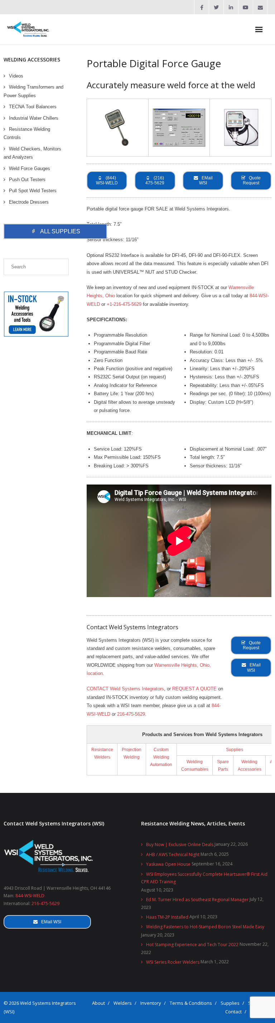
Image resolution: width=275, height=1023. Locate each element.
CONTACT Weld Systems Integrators (125, 688)
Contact (233, 1011)
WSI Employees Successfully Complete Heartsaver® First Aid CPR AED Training (204, 878)
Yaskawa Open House (168, 864)
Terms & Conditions (191, 1003)
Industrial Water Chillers (33, 118)
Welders (123, 1003)
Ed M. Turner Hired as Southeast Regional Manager (197, 900)
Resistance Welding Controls (27, 133)
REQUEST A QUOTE (194, 688)
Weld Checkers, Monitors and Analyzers (32, 153)
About (98, 1003)
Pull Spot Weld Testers (33, 190)
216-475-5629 (131, 714)
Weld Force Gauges (29, 168)
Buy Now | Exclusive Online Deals (179, 844)
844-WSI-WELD (29, 896)
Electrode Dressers (29, 202)
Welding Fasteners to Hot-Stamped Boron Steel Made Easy (205, 927)
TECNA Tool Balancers (33, 106)
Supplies (234, 749)
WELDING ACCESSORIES (32, 59)
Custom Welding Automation (161, 757)
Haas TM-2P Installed (167, 917)
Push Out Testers (27, 179)
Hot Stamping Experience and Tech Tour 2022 (192, 945)
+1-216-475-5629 (124, 304)
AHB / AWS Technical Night (172, 854)
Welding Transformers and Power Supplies (33, 91)
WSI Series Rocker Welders (172, 962)
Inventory (150, 1003)
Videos (16, 76)
